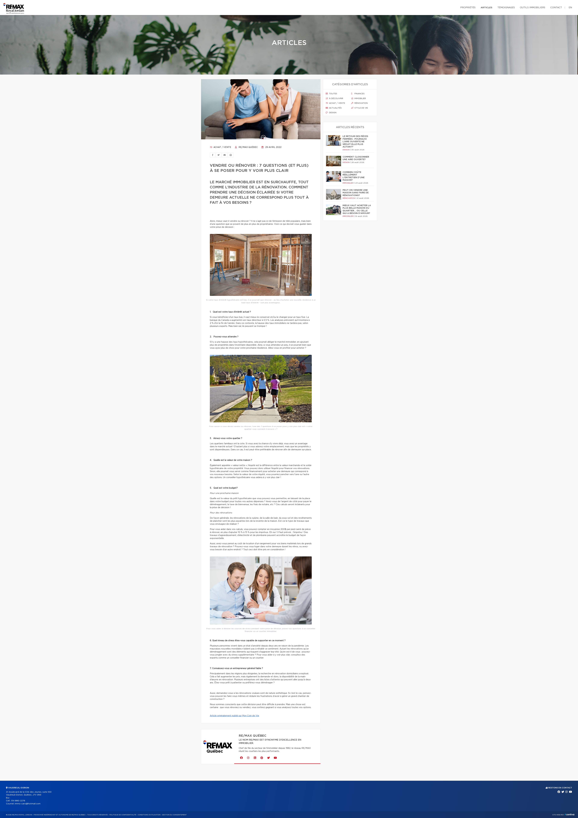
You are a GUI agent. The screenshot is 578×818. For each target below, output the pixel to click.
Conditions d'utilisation (149, 815)
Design (332, 113)
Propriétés (467, 7)
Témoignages (506, 7)
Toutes (332, 94)
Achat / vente (222, 147)
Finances (359, 94)
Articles (486, 7)
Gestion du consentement (174, 815)
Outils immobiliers (532, 7)
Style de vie (361, 108)
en (570, 7)
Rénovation (361, 103)
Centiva (569, 814)
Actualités (335, 108)
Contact (556, 7)
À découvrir (335, 99)
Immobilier (360, 99)
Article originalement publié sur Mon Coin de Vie (234, 716)
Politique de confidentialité (122, 815)
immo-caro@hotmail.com (27, 804)
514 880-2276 (18, 801)
